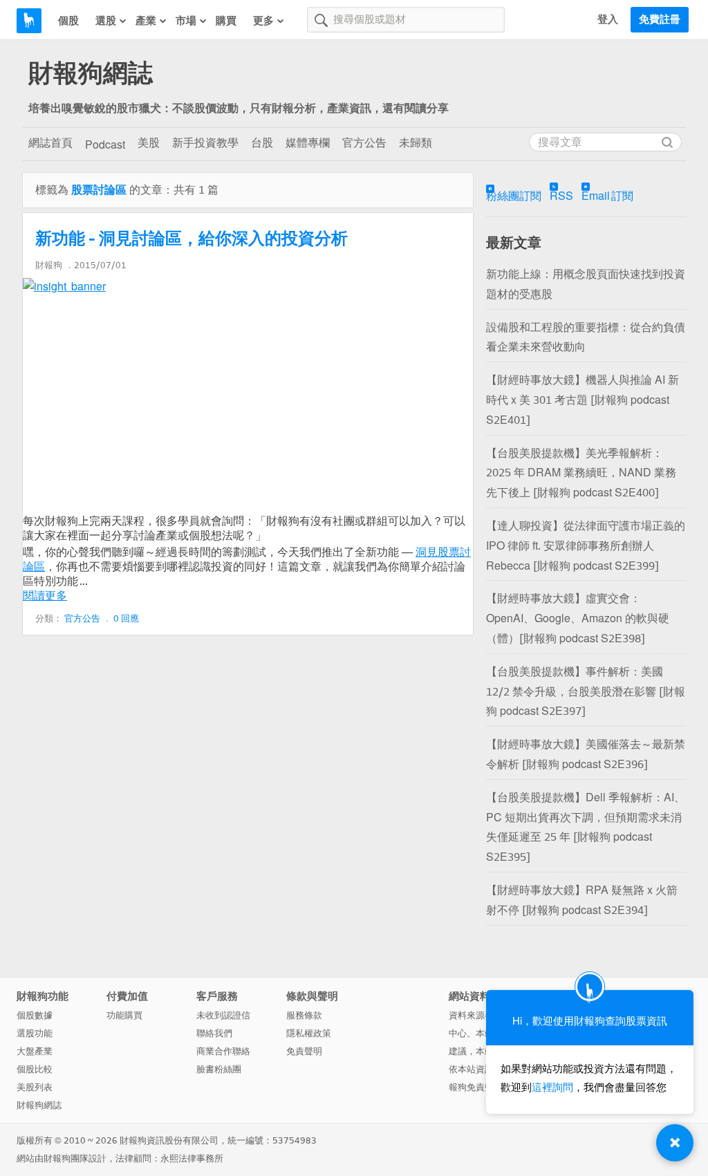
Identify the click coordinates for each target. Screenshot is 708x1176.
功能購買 (124, 1015)
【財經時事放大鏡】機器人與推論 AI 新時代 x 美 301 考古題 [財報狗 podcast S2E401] (582, 400)
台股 (262, 142)
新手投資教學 (205, 142)
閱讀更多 (45, 595)
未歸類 (415, 142)
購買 (226, 21)
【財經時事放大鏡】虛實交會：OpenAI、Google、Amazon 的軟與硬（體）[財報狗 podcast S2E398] (577, 618)
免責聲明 (304, 1051)
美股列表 (35, 1087)
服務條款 (304, 1015)
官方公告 (364, 142)
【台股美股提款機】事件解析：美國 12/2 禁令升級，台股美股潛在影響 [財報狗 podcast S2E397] (585, 691)
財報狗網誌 (90, 73)
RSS (561, 196)
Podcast (105, 144)
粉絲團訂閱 (513, 196)
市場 (186, 21)
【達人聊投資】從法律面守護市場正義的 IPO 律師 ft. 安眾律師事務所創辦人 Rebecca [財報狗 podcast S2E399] (585, 545)
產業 (146, 21)
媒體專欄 (308, 142)
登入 (607, 19)
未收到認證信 (223, 1015)
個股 (68, 21)
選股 (105, 21)
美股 (149, 142)
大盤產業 (35, 1051)
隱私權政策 (308, 1033)
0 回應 (126, 618)
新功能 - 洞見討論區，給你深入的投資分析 (191, 238)
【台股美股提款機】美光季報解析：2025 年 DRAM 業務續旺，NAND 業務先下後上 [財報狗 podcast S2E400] (581, 473)
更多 (263, 21)
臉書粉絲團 (218, 1069)
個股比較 (35, 1069)
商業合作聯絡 (223, 1051)
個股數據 (35, 1015)
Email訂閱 (607, 196)
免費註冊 (659, 19)
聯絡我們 (214, 1033)
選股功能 (35, 1033)
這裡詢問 (552, 1087)
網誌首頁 (50, 142)
